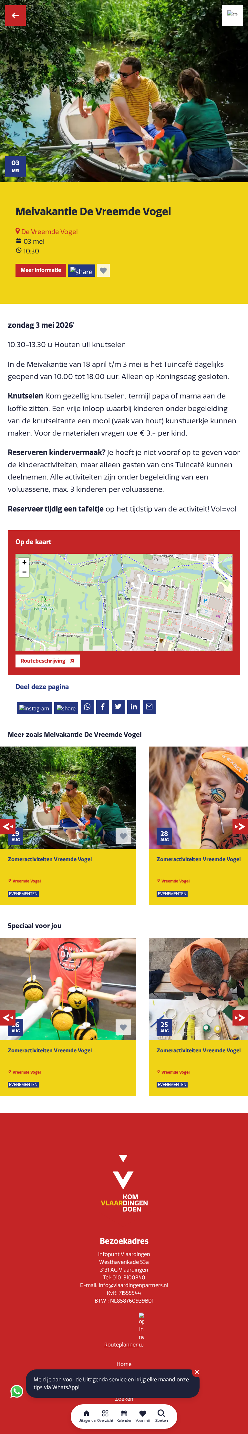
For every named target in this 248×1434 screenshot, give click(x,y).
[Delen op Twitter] (118, 707)
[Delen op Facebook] (102, 707)
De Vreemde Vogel (49, 232)
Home (124, 1364)
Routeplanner (121, 1345)
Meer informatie (41, 270)
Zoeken (124, 1399)
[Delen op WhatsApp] (87, 707)
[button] (124, 596)
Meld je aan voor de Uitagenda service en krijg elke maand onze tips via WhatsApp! (111, 1383)
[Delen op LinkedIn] (133, 707)
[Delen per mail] (149, 707)
